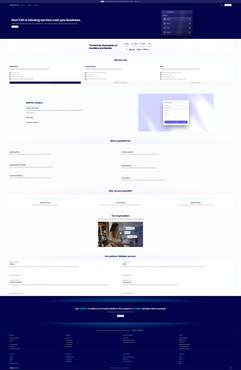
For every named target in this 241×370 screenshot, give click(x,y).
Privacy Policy (182, 343)
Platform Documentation (128, 362)
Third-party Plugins (13, 345)
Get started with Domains (15, 276)
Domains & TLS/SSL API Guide (128, 358)
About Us (181, 358)
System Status (69, 341)
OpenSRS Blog (69, 362)
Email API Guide (126, 360)
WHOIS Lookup (69, 345)
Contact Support (69, 343)
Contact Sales (125, 339)
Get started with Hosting (128, 294)
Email (11, 362)
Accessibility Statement (184, 347)
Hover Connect (13, 347)
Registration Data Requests (184, 345)
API (10, 343)
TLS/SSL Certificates (14, 364)
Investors (181, 360)
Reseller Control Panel (14, 339)
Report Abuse (69, 347)
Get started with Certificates (16, 294)
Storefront (12, 341)
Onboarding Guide (69, 358)
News (180, 364)
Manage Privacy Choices (184, 350)
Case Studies (68, 360)
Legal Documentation (183, 339)
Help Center (68, 339)
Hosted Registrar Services (15, 350)
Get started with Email (127, 276)
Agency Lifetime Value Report (129, 343)
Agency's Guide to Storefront (129, 341)
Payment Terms (182, 341)
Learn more (136, 1)
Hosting (11, 360)
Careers (180, 362)
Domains (11, 358)
